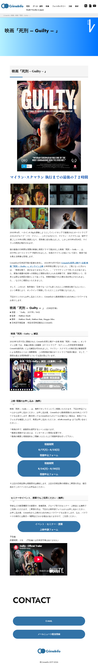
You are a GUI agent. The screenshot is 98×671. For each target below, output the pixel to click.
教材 (76, 6)
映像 (47, 6)
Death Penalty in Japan (35, 10)
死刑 (28, 6)
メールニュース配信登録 (90, 5)
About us (94, 5)
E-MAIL (49, 621)
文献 (70, 6)
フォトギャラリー (59, 6)
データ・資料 (38, 6)
